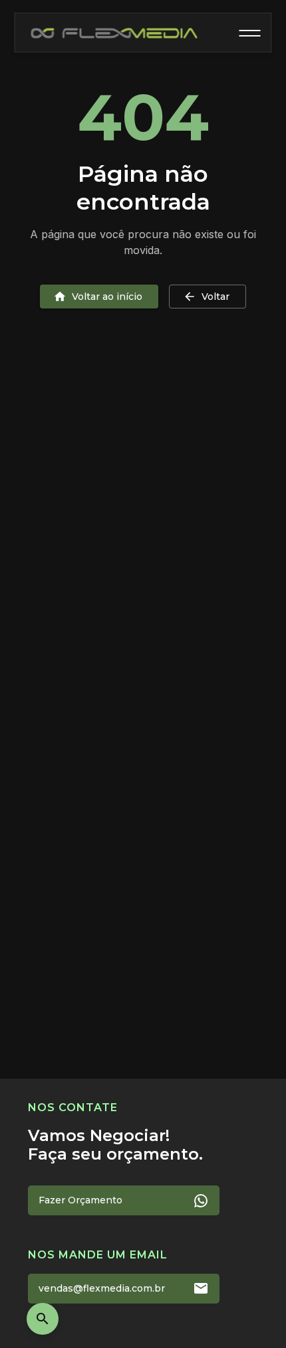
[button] (250, 33)
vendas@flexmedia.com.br (102, 1288)
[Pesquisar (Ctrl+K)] (43, 1319)
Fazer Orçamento (80, 1200)
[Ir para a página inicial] (114, 33)
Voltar (215, 297)
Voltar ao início (107, 297)
